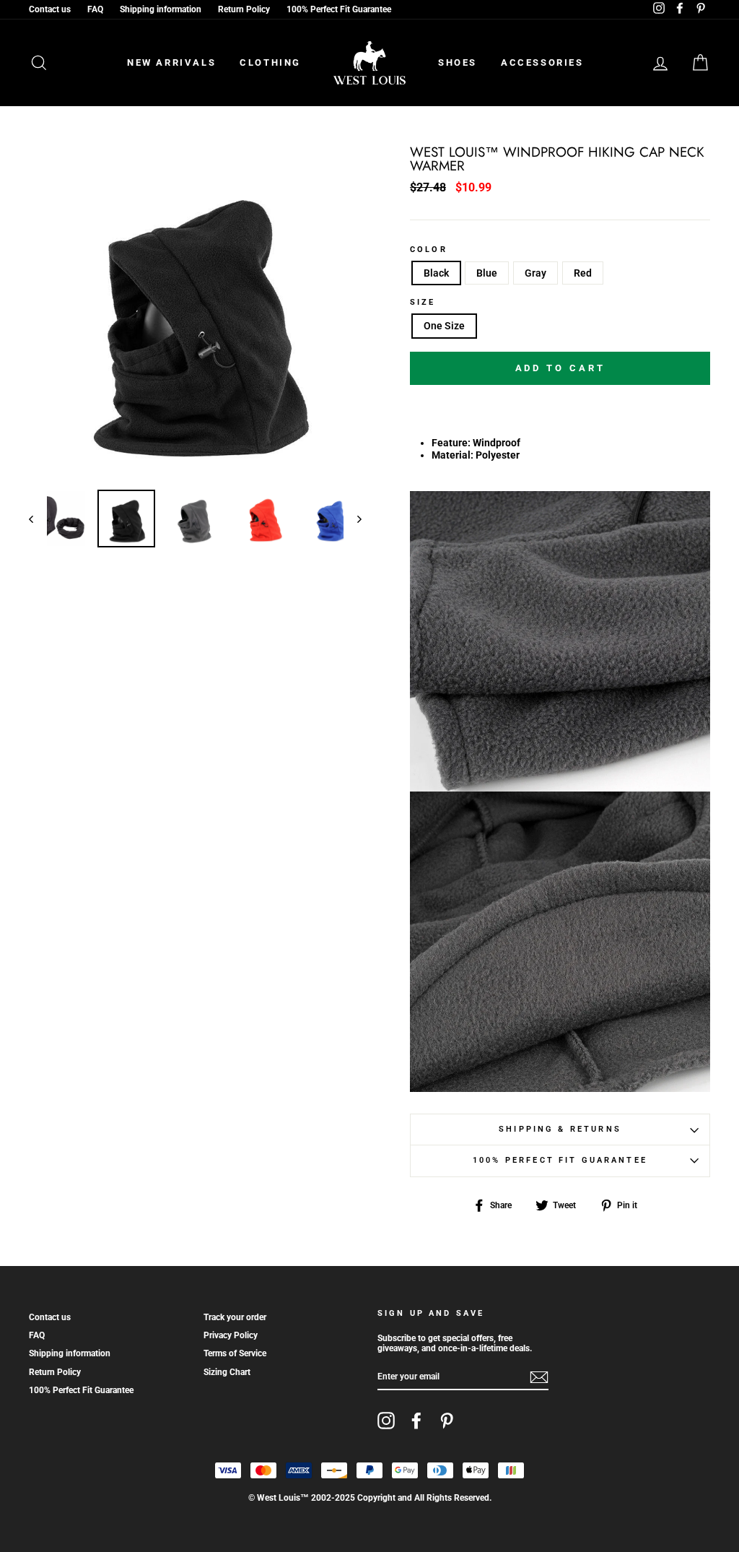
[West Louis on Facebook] (416, 1420)
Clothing (270, 62)
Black (436, 273)
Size (423, 302)
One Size (444, 325)
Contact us (50, 9)
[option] (195, 312)
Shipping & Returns (560, 1129)
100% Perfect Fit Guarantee (339, 9)
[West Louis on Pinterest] (446, 1420)
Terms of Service (235, 1353)
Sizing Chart (227, 1372)
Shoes (457, 62)
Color (428, 250)
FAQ (95, 9)
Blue (486, 273)
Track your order (235, 1317)
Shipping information (160, 9)
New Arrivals (171, 62)
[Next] (353, 518)
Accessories (542, 62)
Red (583, 273)
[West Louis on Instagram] (386, 1420)
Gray (535, 273)
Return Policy (244, 9)
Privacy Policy (231, 1335)
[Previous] (38, 518)
